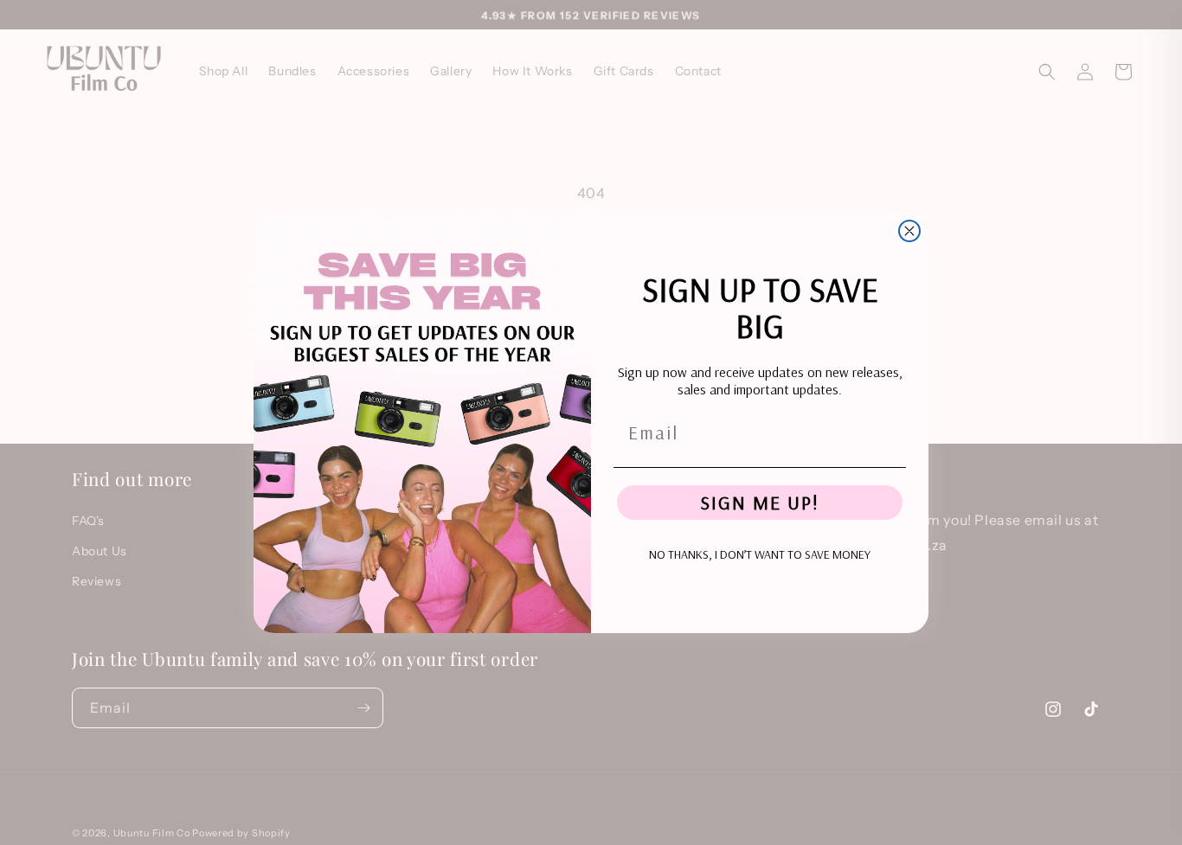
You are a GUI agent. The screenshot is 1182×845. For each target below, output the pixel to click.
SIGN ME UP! (759, 502)
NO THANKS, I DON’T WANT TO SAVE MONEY (759, 554)
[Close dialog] (909, 231)
